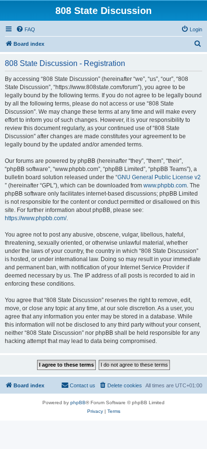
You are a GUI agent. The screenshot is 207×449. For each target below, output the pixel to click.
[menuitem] (25, 29)
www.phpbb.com (165, 185)
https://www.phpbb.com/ (35, 218)
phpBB (78, 402)
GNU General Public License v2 (159, 177)
